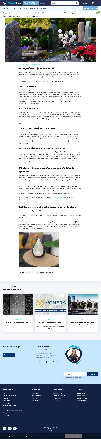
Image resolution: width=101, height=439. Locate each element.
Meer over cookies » (90, 436)
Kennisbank (6, 415)
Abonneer (92, 374)
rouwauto (26, 217)
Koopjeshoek (44, 8)
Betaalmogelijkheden (8, 403)
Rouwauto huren (34, 8)
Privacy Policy (6, 400)
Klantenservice (43, 3)
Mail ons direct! (8, 355)
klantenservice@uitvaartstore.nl (47, 362)
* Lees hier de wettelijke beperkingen (72, 377)
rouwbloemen (60, 197)
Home (4, 16)
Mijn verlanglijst (36, 400)
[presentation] (94, 293)
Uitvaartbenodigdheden (20, 8)
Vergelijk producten (37, 403)
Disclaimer (5, 398)
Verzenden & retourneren (10, 405)
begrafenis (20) (30, 272)
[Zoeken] (77, 3)
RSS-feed (56, 427)
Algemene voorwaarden (9, 395)
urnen (52, 197)
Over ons (5, 393)
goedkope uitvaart (29, 202)
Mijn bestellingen (36, 395)
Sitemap (5, 413)
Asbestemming (7, 8)
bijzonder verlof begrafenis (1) (45, 272)
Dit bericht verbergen (73, 436)
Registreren (35, 393)
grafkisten (32, 215)
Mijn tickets (35, 398)
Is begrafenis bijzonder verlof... (16, 16)
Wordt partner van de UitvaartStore (12, 410)
